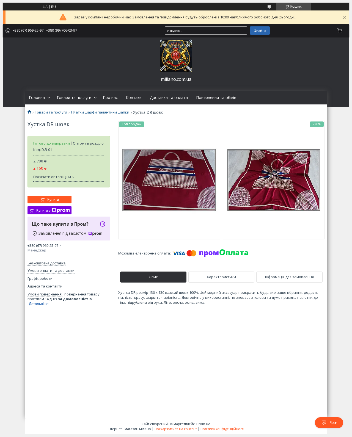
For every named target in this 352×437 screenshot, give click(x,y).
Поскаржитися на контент (176, 429)
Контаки (134, 97)
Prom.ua (203, 423)
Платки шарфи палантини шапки (100, 112)
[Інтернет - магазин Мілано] (176, 56)
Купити (53, 200)
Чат (333, 423)
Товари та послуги (73, 97)
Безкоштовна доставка (46, 263)
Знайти (260, 30)
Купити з (43, 210)
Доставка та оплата (169, 97)
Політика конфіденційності (222, 429)
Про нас (110, 97)
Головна (37, 97)
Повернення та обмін (216, 97)
